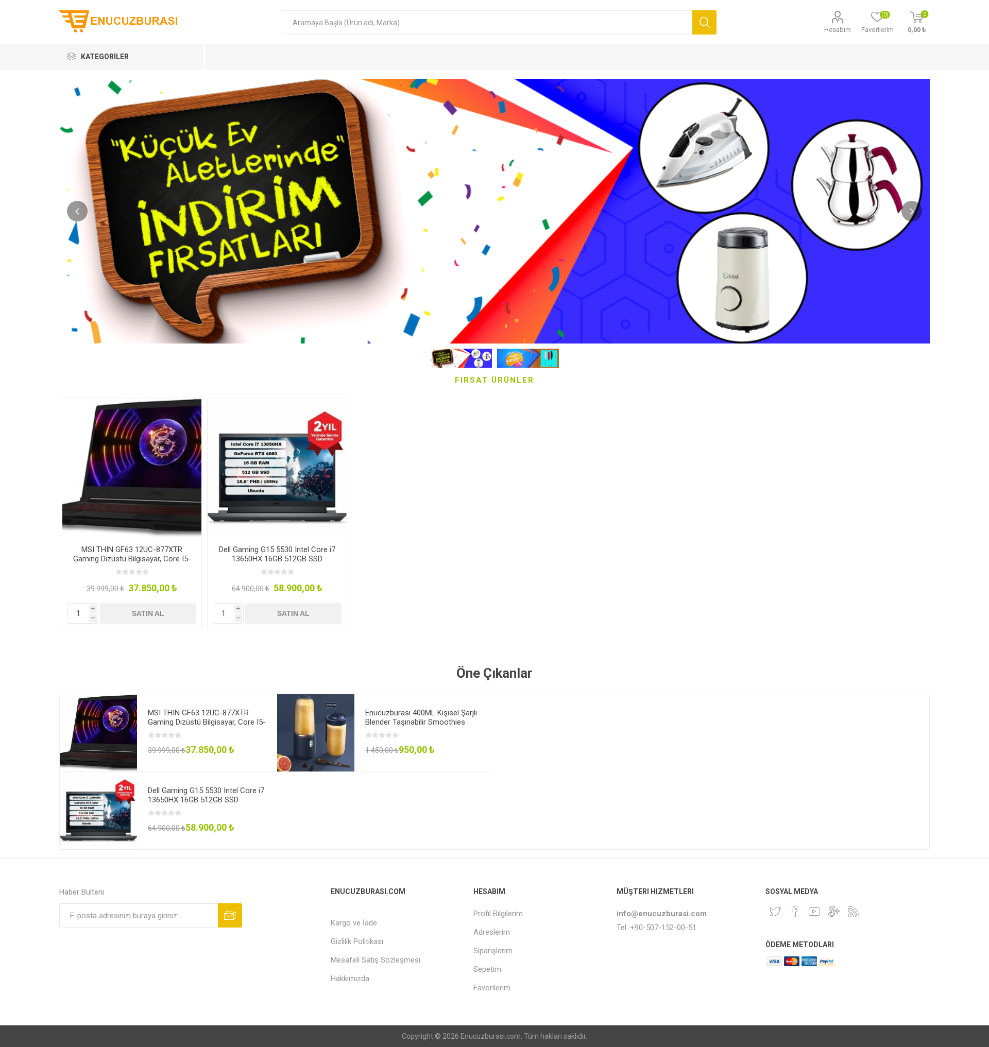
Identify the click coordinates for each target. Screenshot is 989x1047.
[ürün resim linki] (131, 467)
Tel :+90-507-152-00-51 (656, 927)
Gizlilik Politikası (357, 941)
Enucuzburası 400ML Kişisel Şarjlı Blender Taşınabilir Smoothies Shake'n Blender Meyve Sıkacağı (421, 722)
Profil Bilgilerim (498, 913)
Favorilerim (491, 987)
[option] (131, 513)
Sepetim (487, 969)
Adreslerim (491, 932)
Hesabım (837, 29)
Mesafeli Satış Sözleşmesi (375, 960)
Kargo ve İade (354, 923)
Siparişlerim (493, 950)
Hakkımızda (350, 978)
